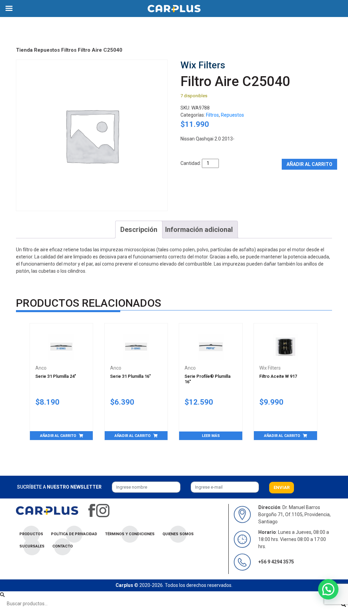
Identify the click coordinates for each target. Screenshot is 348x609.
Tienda (24, 50)
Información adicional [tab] (199, 229)
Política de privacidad (74, 534)
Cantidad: (190, 163)
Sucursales (32, 546)
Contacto (62, 546)
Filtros (68, 50)
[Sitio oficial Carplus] (47, 510)
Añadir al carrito (309, 164)
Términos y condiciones (130, 534)
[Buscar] (343, 605)
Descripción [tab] (138, 229)
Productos (31, 534)
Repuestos (47, 50)
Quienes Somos (178, 534)
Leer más (211, 436)
